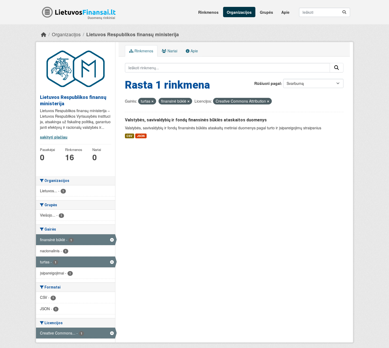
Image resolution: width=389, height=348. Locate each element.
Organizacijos (239, 12)
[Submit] (344, 12)
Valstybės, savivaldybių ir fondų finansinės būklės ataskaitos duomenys (196, 119)
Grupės (266, 12)
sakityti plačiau (53, 137)
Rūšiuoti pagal (267, 83)
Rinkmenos (208, 12)
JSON (141, 136)
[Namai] (43, 34)
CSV (129, 136)
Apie (285, 12)
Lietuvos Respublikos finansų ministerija (132, 34)
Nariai (171, 50)
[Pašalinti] (152, 101)
